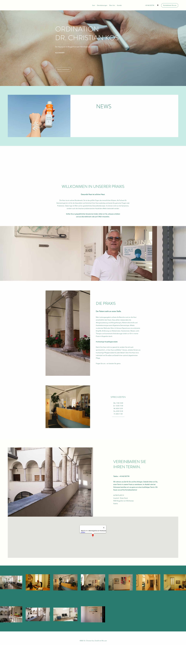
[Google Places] (158, 5)
